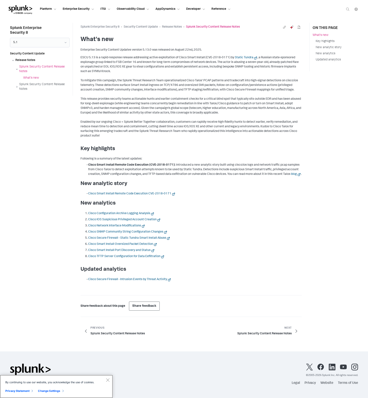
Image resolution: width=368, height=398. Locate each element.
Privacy (310, 383)
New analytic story (329, 47)
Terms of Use (348, 383)
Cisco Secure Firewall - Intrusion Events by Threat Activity (127, 279)
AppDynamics (165, 9)
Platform (46, 9)
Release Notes (172, 27)
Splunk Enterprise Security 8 (100, 27)
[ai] (291, 27)
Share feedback (144, 306)
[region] (56, 386)
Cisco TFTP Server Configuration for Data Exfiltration (124, 256)
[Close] (108, 380)
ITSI (103, 9)
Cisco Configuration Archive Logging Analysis (119, 213)
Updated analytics (328, 59)
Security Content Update (141, 27)
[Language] (356, 9)
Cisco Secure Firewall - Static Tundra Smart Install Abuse (127, 238)
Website (326, 383)
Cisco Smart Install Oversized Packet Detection (120, 244)
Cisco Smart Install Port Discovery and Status (119, 250)
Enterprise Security (76, 9)
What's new (321, 35)
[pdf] (299, 27)
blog (294, 174)
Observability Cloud (131, 9)
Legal (296, 383)
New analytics (325, 53)
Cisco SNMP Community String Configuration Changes (125, 232)
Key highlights (325, 41)
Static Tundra (244, 57)
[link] (284, 27)
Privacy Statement (17, 390)
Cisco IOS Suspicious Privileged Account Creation (122, 219)
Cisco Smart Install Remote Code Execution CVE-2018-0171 (129, 193)
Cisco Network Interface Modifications (114, 225)
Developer (193, 9)
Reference (218, 9)
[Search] (347, 9)
